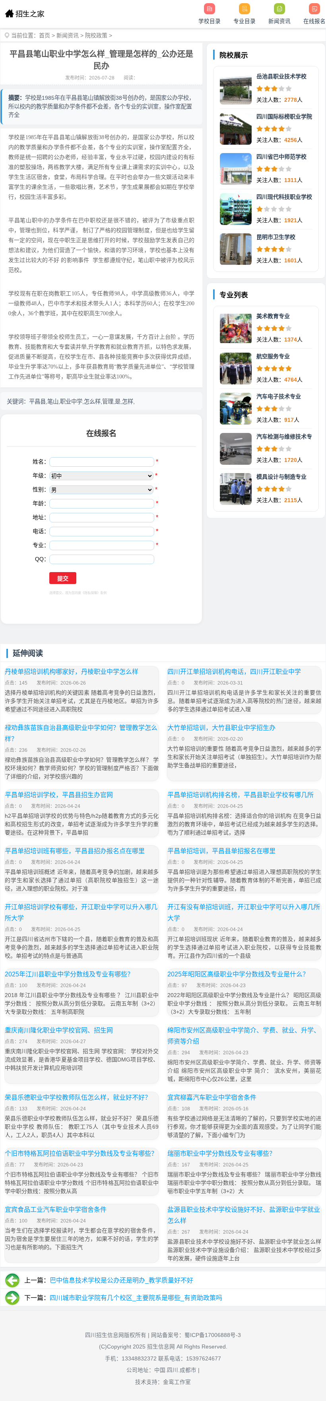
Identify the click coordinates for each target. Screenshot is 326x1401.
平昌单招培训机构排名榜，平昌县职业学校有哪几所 (240, 795)
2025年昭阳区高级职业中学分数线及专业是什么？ (238, 974)
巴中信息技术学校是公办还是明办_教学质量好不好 (121, 1280)
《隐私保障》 (90, 593)
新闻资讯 (67, 35)
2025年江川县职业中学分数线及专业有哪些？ (69, 974)
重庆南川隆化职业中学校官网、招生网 (59, 1030)
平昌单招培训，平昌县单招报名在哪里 (221, 851)
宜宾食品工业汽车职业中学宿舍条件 (56, 1209)
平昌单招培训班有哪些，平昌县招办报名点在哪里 (75, 851)
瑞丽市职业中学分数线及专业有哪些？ (221, 1153)
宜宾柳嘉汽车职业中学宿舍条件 (211, 1097)
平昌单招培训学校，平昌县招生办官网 (59, 795)
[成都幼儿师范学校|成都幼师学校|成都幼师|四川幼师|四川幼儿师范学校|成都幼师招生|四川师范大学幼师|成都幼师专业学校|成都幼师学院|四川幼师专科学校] (24, 14)
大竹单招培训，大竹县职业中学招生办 (221, 727)
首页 (44, 35)
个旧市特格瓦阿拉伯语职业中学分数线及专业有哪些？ (81, 1153)
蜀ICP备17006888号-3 (212, 1335)
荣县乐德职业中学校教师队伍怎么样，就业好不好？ (78, 1097)
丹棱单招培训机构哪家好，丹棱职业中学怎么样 (71, 671)
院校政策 (96, 35)
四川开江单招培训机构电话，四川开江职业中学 (234, 671)
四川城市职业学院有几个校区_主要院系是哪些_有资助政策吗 (136, 1297)
